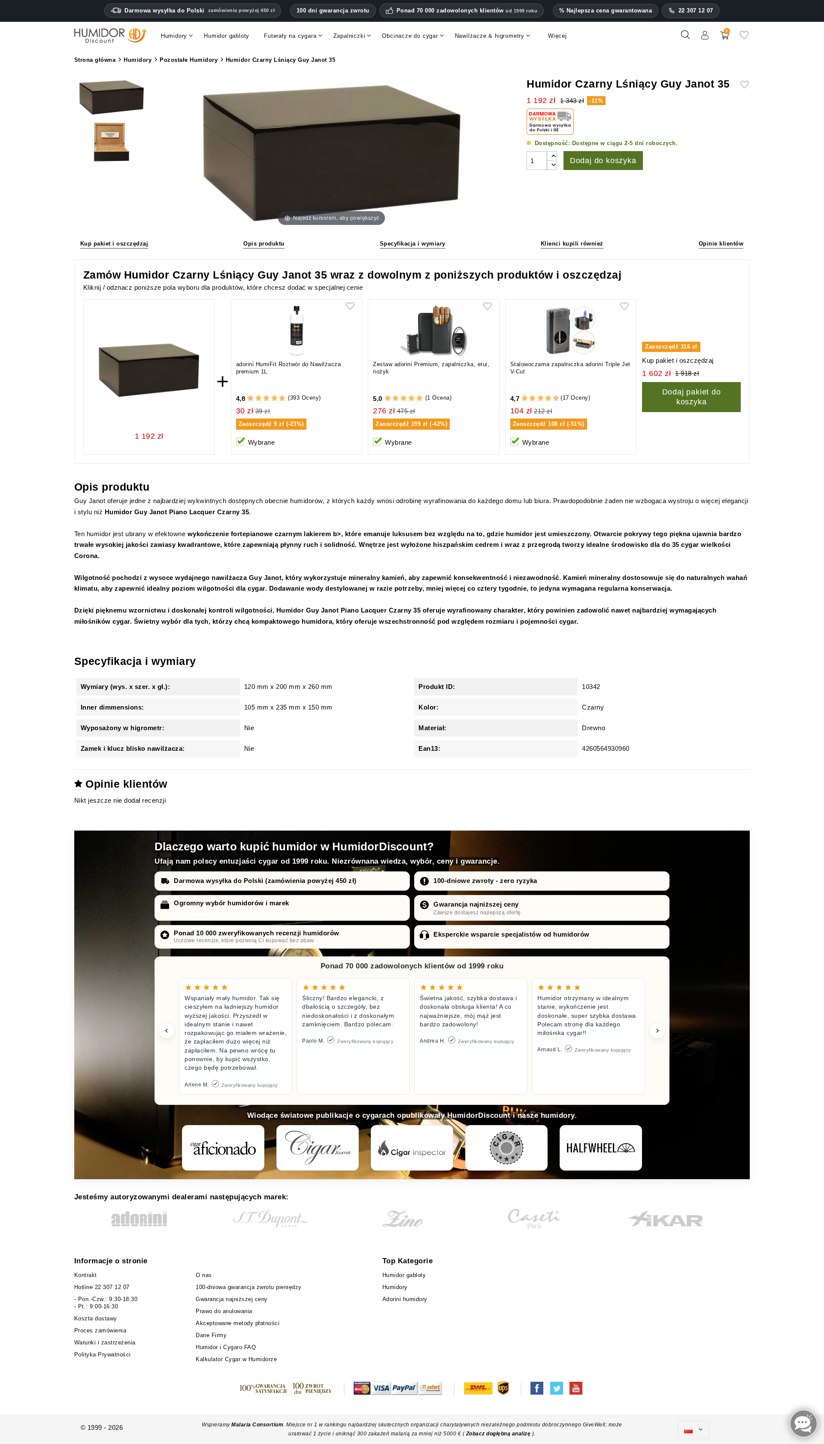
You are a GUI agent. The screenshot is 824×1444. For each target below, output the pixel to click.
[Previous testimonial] (166, 1030)
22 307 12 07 (696, 10)
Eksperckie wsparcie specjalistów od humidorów (511, 934)
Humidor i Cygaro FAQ (226, 1347)
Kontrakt (85, 1275)
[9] (551, 398)
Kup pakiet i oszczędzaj (114, 243)
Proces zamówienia (100, 1330)
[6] (540, 398)
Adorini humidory (404, 1299)
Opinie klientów (721, 243)
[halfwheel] (601, 1148)
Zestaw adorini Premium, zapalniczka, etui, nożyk (431, 368)
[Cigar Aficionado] (223, 1148)
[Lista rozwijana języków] (693, 1430)
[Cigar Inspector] (412, 1148)
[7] (544, 398)
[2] (258, 398)
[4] (274, 398)
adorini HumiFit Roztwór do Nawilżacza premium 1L (288, 368)
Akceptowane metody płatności (237, 1323)
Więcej (557, 36)
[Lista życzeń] (744, 38)
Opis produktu (264, 243)
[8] (548, 398)
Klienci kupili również (572, 243)
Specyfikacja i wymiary (412, 243)
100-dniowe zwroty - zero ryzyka (485, 880)
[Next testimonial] (657, 1030)
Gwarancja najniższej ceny (476, 904)
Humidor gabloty (406, 1275)
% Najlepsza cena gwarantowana (605, 10)
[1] (250, 398)
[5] (282, 398)
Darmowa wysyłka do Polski (199, 10)
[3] (266, 398)
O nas (204, 1275)
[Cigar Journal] (317, 1148)
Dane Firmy (211, 1335)
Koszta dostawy (95, 1318)
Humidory (395, 1287)
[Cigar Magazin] (506, 1148)
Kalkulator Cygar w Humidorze (236, 1359)
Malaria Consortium (257, 1425)
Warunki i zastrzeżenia (105, 1342)
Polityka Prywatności (102, 1354)
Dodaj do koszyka (603, 160)
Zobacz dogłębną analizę (499, 1434)
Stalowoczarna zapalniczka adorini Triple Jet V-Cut (570, 368)
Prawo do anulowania (224, 1311)
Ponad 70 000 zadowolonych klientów (467, 11)
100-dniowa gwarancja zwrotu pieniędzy (249, 1287)
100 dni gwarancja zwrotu (333, 10)
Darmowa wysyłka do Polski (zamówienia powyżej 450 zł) (265, 880)
